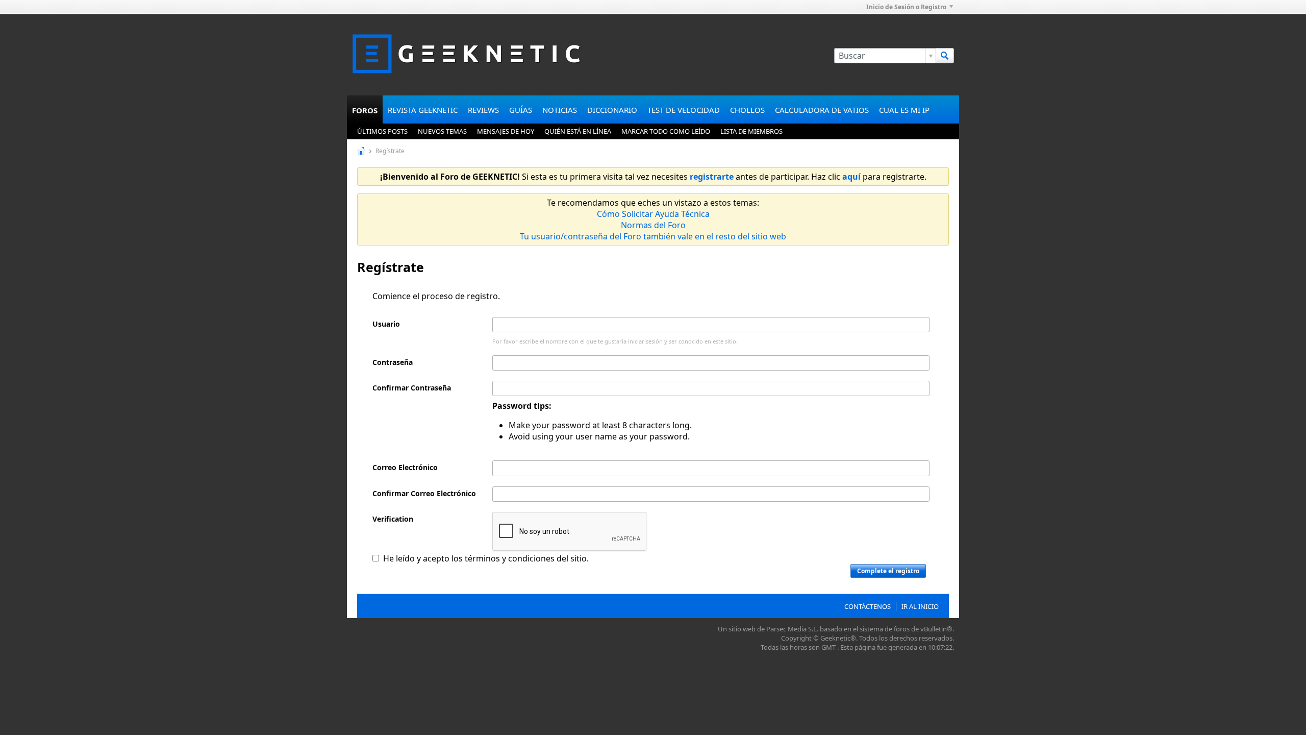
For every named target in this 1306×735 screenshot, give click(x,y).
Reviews (483, 110)
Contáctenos (867, 606)
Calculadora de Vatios (822, 110)
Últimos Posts (382, 131)
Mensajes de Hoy (505, 131)
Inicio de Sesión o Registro (906, 7)
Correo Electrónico (405, 467)
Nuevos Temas (442, 131)
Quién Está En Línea (577, 131)
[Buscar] (945, 55)
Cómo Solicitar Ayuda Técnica (653, 213)
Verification (392, 519)
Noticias (559, 110)
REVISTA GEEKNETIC (423, 110)
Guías (520, 110)
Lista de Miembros (751, 131)
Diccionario (612, 110)
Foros (365, 110)
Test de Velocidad (683, 110)
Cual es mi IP (904, 110)
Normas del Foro (653, 225)
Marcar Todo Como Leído (665, 131)
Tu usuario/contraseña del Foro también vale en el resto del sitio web (653, 236)
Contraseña (392, 362)
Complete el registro (888, 571)
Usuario (386, 324)
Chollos (747, 110)
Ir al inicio (920, 606)
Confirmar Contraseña (411, 388)
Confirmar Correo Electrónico (424, 493)
